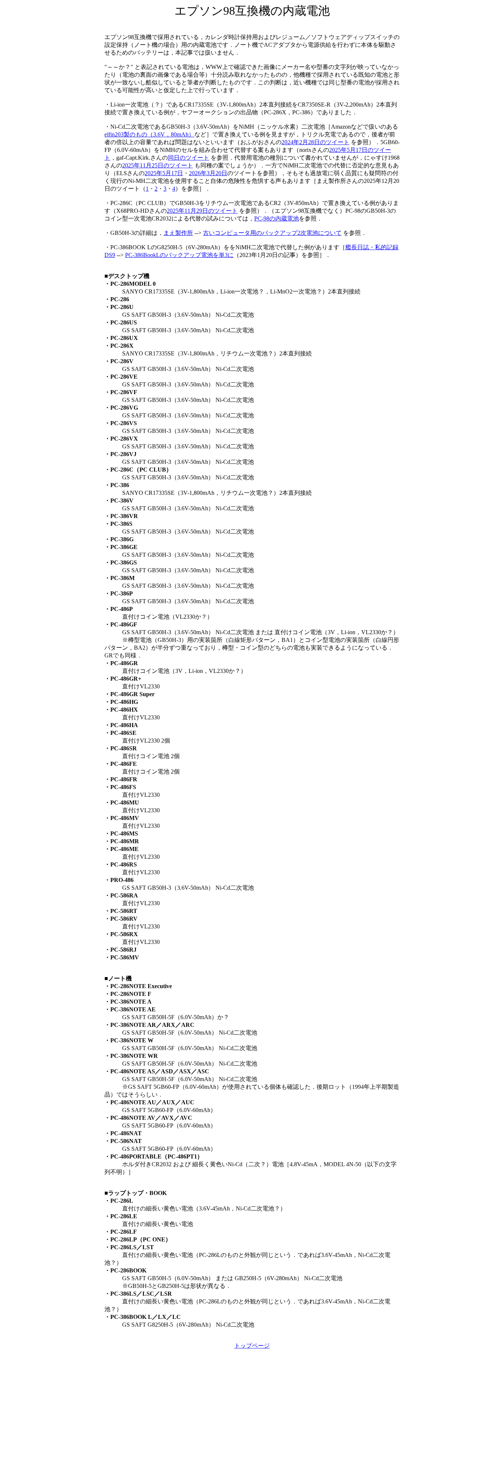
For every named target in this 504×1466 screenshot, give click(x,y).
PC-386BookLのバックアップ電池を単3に (179, 255)
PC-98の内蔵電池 (276, 218)
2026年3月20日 (208, 173)
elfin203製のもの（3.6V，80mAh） (149, 134)
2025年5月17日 (164, 173)
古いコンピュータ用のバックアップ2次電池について (272, 233)
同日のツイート (188, 157)
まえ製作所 (178, 233)
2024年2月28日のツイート (315, 142)
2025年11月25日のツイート (157, 165)
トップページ (252, 1345)
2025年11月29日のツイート (202, 211)
